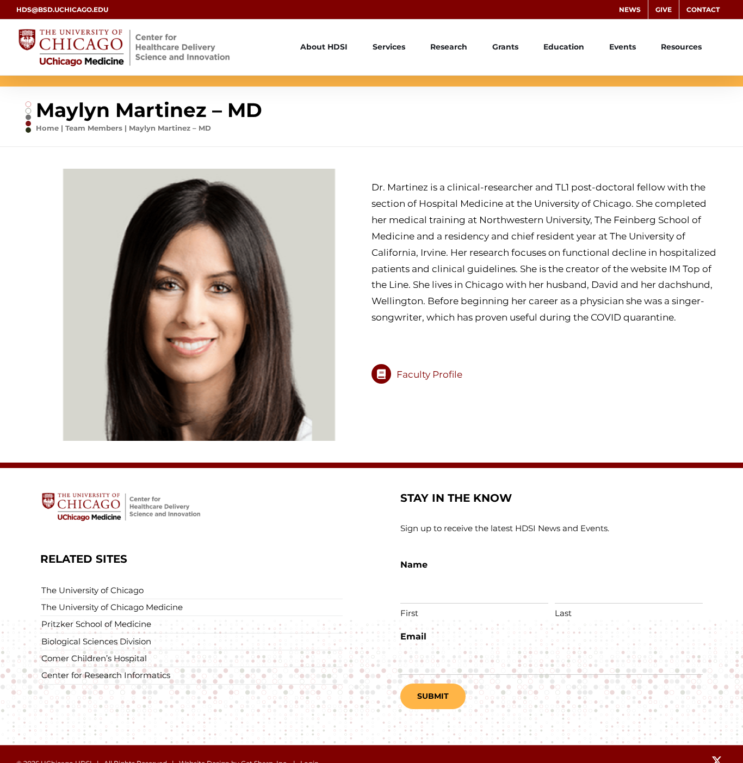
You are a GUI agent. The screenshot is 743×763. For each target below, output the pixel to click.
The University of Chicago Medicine (112, 607)
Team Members (93, 128)
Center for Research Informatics (105, 675)
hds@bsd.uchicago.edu (62, 9)
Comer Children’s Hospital (94, 658)
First (409, 613)
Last (563, 613)
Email (413, 636)
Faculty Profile (429, 374)
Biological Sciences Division (96, 641)
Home (47, 128)
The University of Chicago (92, 590)
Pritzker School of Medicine (96, 624)
